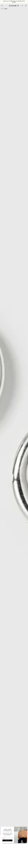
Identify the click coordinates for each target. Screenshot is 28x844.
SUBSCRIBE (7, 840)
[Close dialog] (26, 828)
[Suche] (2, 9)
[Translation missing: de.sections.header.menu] (1, 4)
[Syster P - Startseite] (14, 4)
